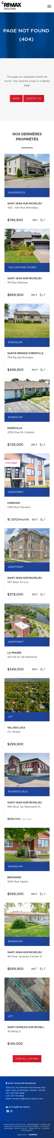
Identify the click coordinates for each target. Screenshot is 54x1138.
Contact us (33, 99)
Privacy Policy (20, 1128)
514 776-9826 (17, 1096)
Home (16, 99)
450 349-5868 (17, 1093)
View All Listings (27, 1059)
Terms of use (34, 1128)
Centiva (32, 1134)
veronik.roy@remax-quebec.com (27, 1099)
